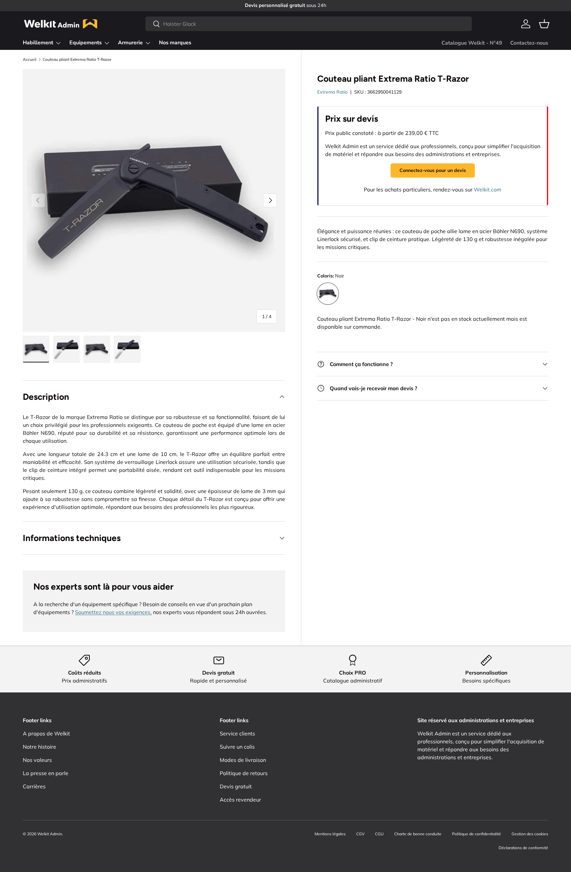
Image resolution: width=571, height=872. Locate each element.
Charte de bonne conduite (417, 833)
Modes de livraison (243, 760)
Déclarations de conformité (523, 847)
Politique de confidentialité (476, 833)
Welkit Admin (49, 833)
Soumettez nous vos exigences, (113, 612)
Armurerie (130, 42)
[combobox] (308, 24)
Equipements (85, 42)
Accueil (29, 60)
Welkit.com (487, 189)
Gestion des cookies (530, 833)
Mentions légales (330, 833)
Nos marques (175, 42)
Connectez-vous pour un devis (433, 170)
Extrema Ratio (332, 92)
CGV (360, 833)
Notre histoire (39, 746)
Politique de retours (244, 773)
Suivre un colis (237, 746)
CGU (379, 833)
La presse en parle (45, 773)
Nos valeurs (37, 760)
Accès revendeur (240, 799)
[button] (544, 24)
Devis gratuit (236, 786)
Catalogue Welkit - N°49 (471, 43)
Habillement (38, 42)
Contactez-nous (529, 43)
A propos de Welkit (46, 733)
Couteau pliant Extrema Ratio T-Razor (77, 60)
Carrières (34, 786)
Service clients (237, 733)
